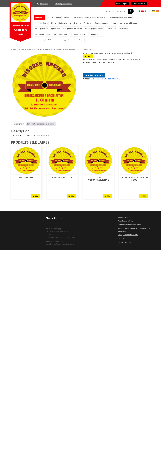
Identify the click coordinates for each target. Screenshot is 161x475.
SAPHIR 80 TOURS (97, 34)
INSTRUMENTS (111, 29)
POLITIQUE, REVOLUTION (79, 34)
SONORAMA (63, 34)
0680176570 (44, 4)
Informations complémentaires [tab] (41, 124)
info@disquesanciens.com (63, 4)
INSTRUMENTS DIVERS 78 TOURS (45, 49)
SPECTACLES (51, 34)
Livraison (121, 238)
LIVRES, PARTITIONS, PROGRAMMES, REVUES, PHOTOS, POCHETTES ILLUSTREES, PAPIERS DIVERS (68, 29)
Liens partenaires (124, 242)
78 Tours (67, 17)
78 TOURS (28, 49)
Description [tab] (19, 124)
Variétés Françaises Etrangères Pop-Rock (90, 17)
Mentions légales (124, 217)
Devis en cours (139, 3)
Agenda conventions (125, 221)
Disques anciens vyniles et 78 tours (20, 29)
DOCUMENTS (39, 34)
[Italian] (146, 11)
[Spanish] (157, 11)
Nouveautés (39, 17)
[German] (153, 11)
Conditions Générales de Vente (129, 225)
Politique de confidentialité (128, 235)
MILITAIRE (87, 23)
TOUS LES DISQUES (54, 17)
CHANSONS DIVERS (41, 23)
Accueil (13, 49)
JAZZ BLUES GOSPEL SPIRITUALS (121, 17)
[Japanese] (150, 11)
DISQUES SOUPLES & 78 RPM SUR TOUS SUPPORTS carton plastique (59, 40)
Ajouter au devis (94, 75)
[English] (142, 11)
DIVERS (53, 23)
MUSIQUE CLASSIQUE (102, 23)
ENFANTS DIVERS (65, 23)
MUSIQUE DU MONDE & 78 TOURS (125, 23)
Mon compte (121, 3)
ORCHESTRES (123, 29)
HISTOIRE (77, 23)
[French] (139, 11)
